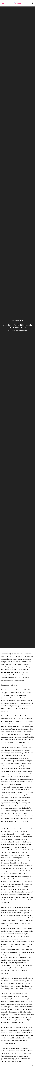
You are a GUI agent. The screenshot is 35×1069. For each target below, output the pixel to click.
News (21, 320)
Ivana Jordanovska (21, 330)
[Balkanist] (17, 3)
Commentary (15, 320)
